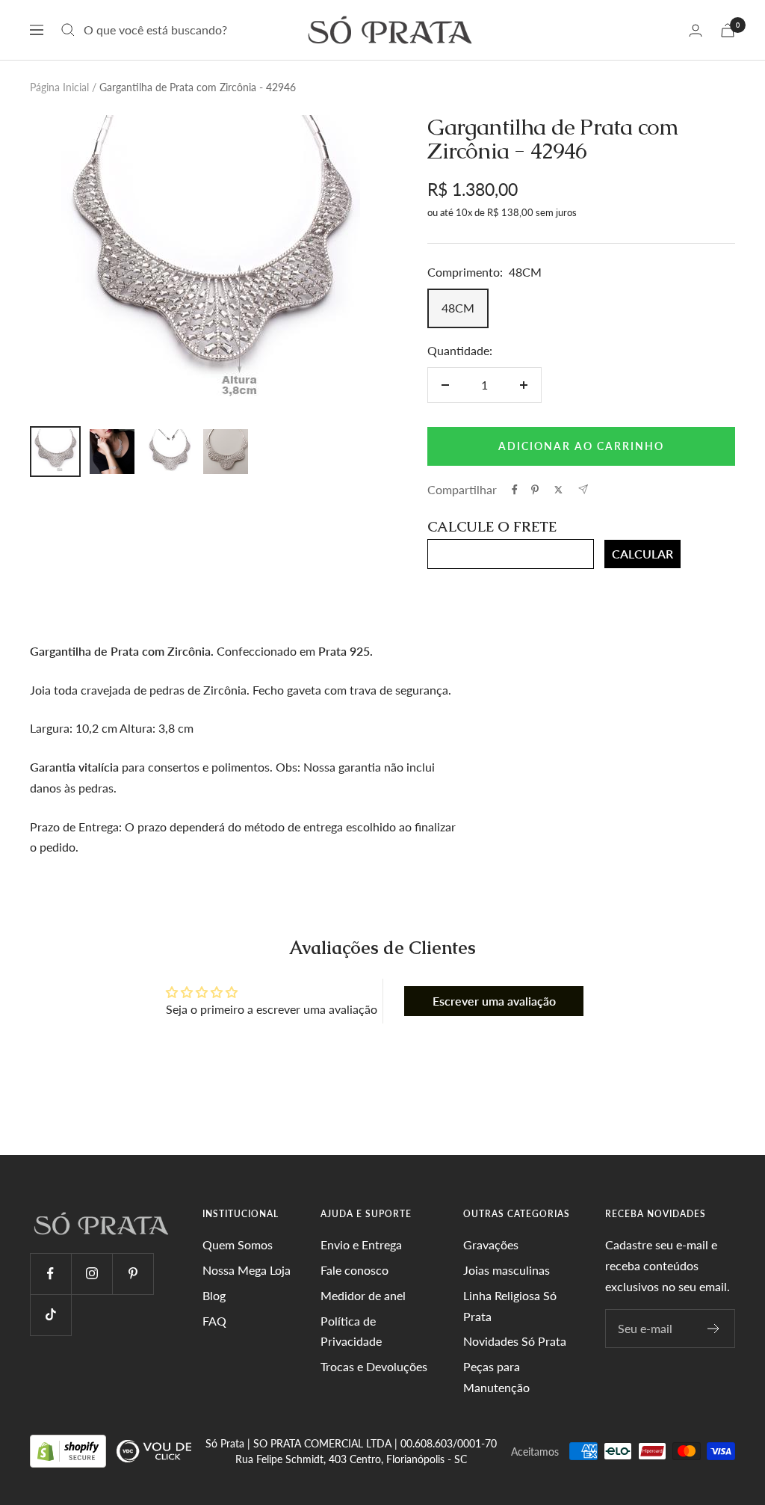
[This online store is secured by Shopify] (69, 1450)
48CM (458, 308)
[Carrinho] (727, 30)
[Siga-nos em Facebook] (50, 1273)
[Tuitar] (558, 489)
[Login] (695, 30)
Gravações (490, 1244)
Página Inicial (59, 87)
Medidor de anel (363, 1295)
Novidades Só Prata (514, 1341)
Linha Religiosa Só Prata (510, 1305)
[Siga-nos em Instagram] (91, 1273)
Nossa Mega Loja (246, 1270)
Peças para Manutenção (496, 1376)
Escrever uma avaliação (494, 1001)
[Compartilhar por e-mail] (583, 489)
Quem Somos (237, 1244)
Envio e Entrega (361, 1244)
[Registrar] (713, 1328)
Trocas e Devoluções (373, 1366)
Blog (214, 1295)
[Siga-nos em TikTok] (50, 1314)
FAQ (214, 1321)
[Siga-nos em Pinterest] (132, 1273)
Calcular (642, 554)
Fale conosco (354, 1270)
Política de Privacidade (351, 1331)
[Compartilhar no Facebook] (515, 489)
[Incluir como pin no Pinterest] (535, 489)
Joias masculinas (506, 1270)
